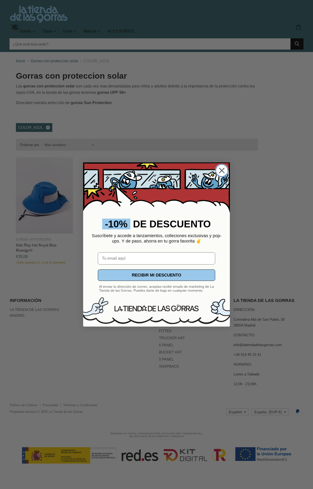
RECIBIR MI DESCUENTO (156, 275)
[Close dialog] (222, 170)
